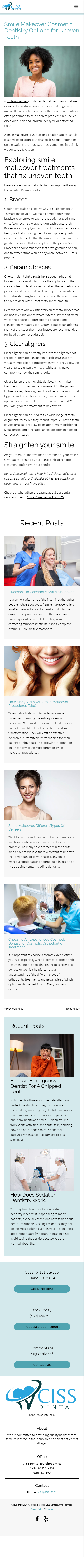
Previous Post (14, 1008)
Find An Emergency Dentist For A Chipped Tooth (35, 1086)
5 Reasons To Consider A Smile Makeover (41, 592)
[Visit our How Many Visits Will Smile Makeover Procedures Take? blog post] (41, 671)
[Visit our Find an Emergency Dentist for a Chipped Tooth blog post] (42, 1076)
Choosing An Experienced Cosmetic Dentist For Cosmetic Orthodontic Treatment (37, 943)
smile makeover (17, 101)
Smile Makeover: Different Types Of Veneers (36, 827)
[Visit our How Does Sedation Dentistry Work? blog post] (42, 1190)
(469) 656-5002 (57, 478)
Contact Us (42, 1365)
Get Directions (42, 1289)
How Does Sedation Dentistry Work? (33, 1197)
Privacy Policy (36, 1508)
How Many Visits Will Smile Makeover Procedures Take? (38, 703)
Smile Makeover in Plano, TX (45, 497)
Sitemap (49, 1508)
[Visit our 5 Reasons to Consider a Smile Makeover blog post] (41, 561)
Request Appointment (42, 1327)
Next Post (72, 1008)
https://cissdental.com (58, 473)
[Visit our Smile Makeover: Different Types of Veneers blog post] (41, 795)
